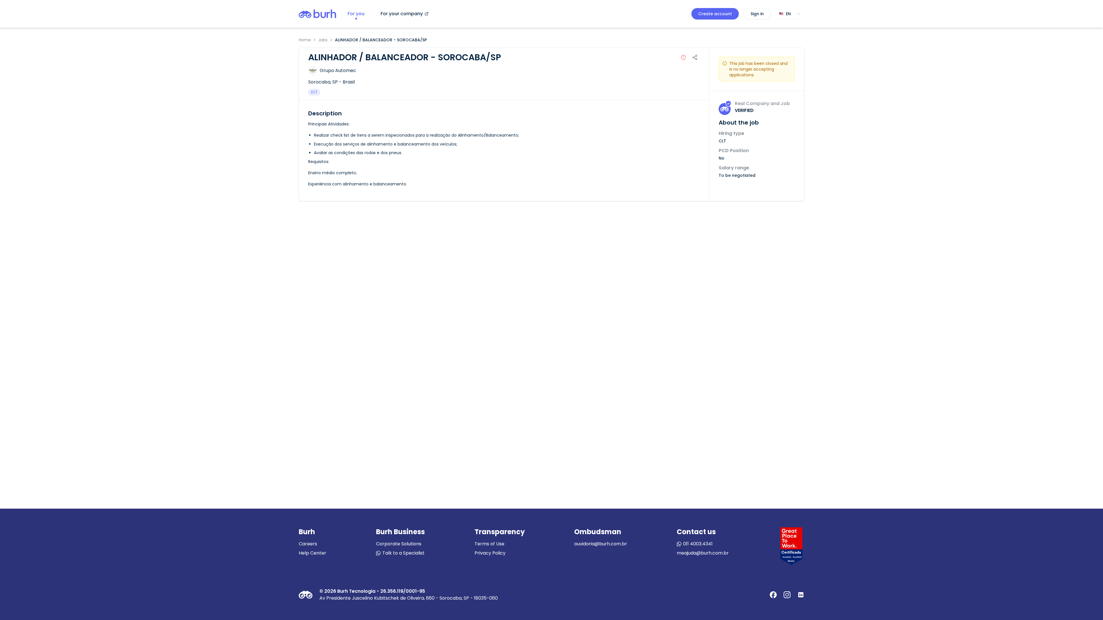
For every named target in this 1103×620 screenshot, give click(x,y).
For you (356, 13)
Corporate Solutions (398, 543)
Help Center (312, 553)
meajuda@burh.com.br (703, 553)
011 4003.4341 (698, 543)
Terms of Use (489, 543)
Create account (715, 14)
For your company (402, 13)
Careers (308, 543)
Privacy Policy (490, 553)
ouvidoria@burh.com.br (600, 543)
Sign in (757, 14)
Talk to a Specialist (403, 553)
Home (305, 40)
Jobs (322, 40)
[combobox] (790, 14)
